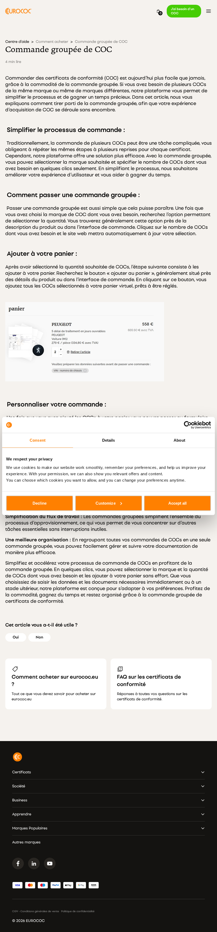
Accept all (177, 503)
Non (39, 637)
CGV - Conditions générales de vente (35, 911)
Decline (40, 503)
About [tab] (179, 440)
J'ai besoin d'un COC (182, 11)
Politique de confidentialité (77, 911)
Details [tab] (108, 440)
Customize (106, 503)
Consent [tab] (38, 440)
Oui (16, 637)
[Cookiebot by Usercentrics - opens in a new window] (188, 425)
